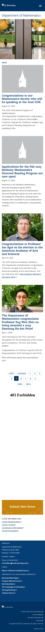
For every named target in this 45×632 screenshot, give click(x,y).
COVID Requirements (12, 521)
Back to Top (38, 629)
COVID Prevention (10, 530)
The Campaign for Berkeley (13, 587)
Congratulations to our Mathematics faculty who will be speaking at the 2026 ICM (22, 98)
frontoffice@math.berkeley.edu (15, 563)
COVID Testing (9, 524)
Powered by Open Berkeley (32, 611)
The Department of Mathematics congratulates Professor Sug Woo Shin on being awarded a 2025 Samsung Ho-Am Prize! (20, 321)
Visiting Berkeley (9, 590)
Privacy (39, 620)
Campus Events (9, 593)
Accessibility (37, 614)
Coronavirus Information (13, 527)
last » (29, 383)
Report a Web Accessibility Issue (15, 571)
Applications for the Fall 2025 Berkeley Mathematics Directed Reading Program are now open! (22, 171)
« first (12, 373)
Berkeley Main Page (10, 578)
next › (21, 383)
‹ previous (22, 373)
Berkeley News (8, 584)
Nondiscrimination (35, 617)
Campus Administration (12, 581)
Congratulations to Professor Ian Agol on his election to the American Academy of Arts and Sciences (22, 249)
